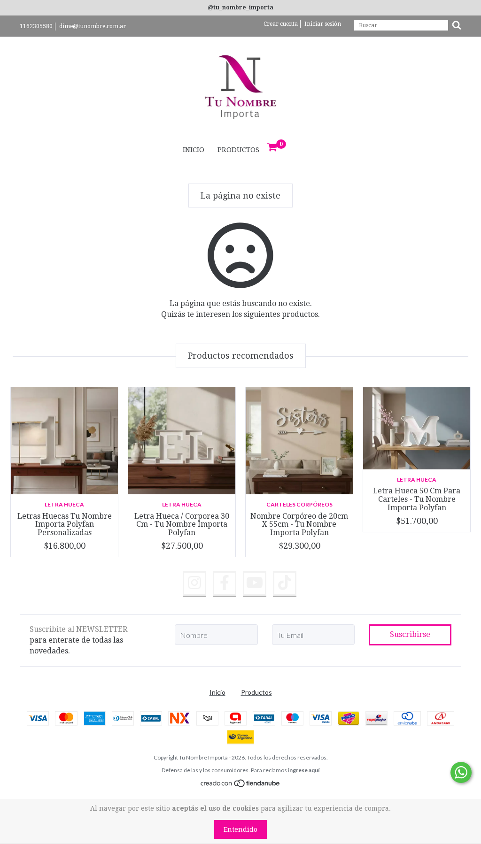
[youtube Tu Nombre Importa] (254, 583)
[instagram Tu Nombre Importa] (194, 583)
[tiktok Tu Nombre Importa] (284, 583)
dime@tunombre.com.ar (92, 26)
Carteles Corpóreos (299, 504)
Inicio (193, 150)
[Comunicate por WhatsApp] (461, 772)
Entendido (240, 829)
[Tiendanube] (241, 785)
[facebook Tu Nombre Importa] (224, 583)
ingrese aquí (303, 770)
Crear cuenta (281, 24)
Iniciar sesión (322, 24)
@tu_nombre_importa (240, 7)
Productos (238, 150)
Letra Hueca (64, 504)
